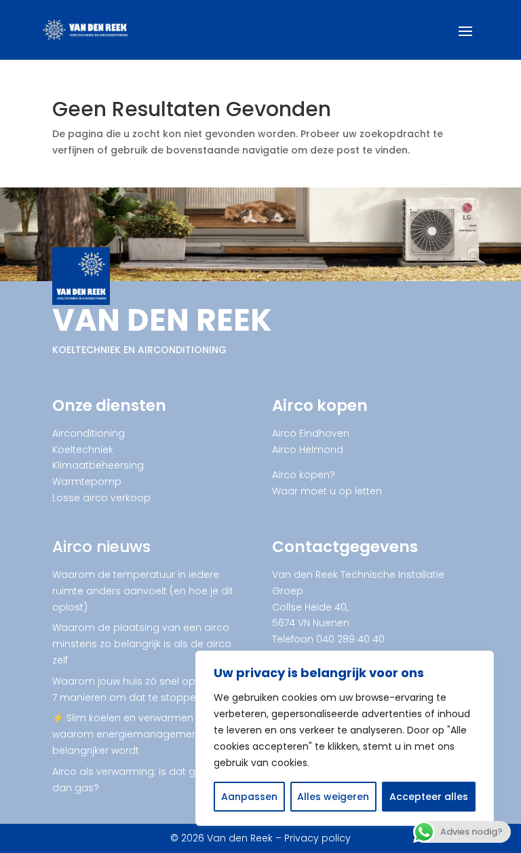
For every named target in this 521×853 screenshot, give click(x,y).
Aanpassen (249, 796)
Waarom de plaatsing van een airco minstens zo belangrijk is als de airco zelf (141, 644)
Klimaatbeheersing (98, 465)
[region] (344, 738)
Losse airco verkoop (101, 498)
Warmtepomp (86, 481)
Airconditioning (88, 433)
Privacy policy (317, 838)
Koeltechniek (82, 449)
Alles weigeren (333, 796)
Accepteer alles (428, 796)
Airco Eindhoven (310, 433)
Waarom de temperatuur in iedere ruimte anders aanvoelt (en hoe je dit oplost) (142, 591)
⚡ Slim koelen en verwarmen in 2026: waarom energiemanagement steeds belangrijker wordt (144, 734)
